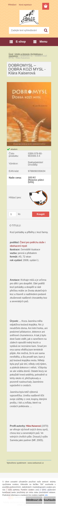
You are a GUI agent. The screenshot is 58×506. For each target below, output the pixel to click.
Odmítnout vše (34, 500)
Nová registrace (25, 5)
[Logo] (28, 17)
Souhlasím (50, 500)
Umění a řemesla (22, 54)
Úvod (11, 54)
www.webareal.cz (36, 463)
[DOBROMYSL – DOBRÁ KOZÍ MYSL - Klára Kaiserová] (29, 83)
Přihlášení (12, 5)
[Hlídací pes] (38, 197)
